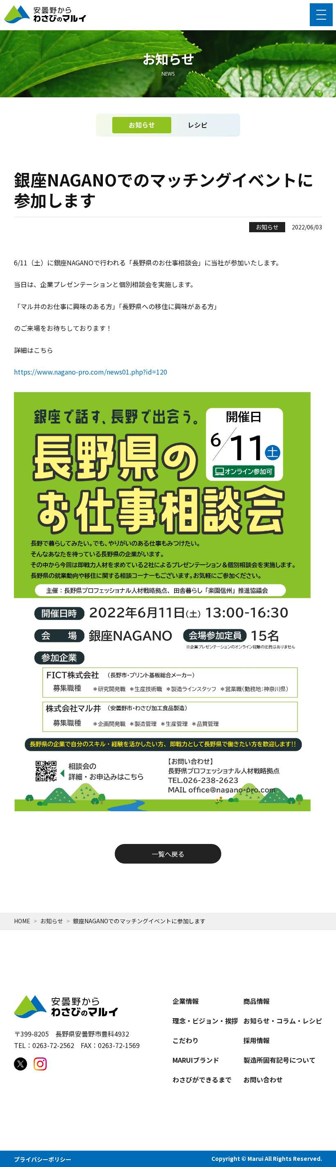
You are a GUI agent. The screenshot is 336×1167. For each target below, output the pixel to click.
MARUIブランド (196, 1060)
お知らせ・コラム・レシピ (282, 1021)
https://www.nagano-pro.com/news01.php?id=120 (90, 372)
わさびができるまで (202, 1079)
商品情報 (256, 1001)
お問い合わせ (263, 1079)
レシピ (197, 125)
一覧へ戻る (168, 854)
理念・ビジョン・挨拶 (205, 1021)
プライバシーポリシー (42, 1159)
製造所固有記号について (279, 1060)
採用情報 (256, 1040)
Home (22, 921)
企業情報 (186, 1001)
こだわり (186, 1040)
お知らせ (142, 125)
